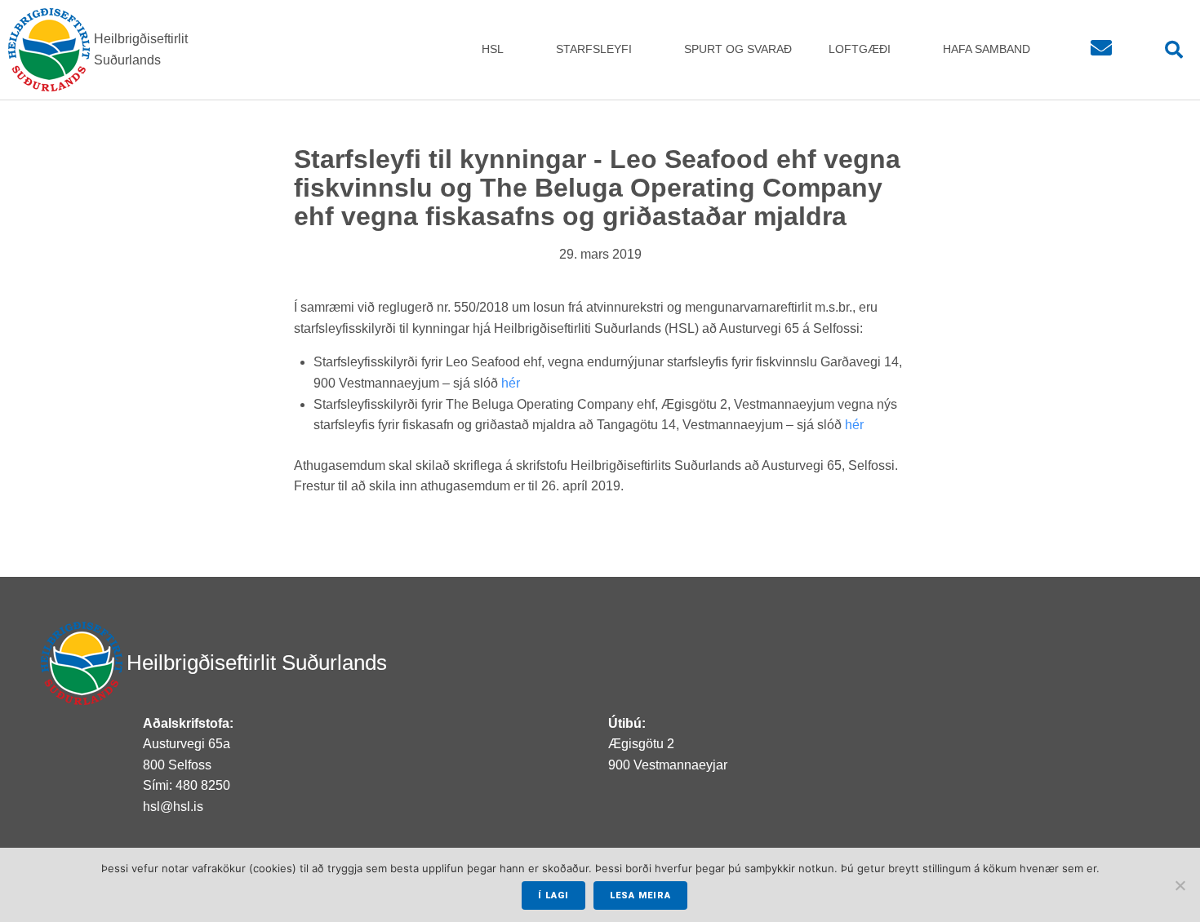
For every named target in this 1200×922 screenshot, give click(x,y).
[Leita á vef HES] (1170, 50)
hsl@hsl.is (173, 806)
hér (510, 383)
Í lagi (553, 895)
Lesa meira (640, 895)
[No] (1179, 885)
